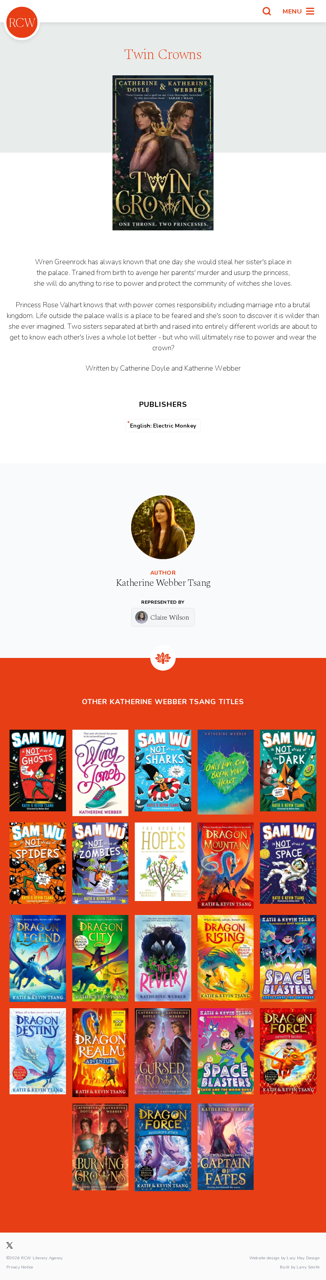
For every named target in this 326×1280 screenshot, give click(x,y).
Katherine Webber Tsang (163, 583)
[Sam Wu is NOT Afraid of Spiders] (37, 865)
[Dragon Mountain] (225, 865)
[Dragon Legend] (37, 958)
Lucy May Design (303, 1257)
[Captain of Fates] (225, 1147)
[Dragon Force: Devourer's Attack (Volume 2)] (163, 1147)
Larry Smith (308, 1266)
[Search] (266, 11)
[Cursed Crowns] (163, 1052)
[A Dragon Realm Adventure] (100, 1052)
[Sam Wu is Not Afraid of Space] (288, 865)
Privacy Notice (19, 1266)
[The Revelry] (163, 958)
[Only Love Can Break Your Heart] (225, 772)
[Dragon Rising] (225, 958)
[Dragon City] (100, 958)
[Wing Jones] (100, 772)
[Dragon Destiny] (37, 1052)
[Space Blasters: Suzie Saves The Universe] (288, 958)
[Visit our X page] (9, 1245)
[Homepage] (21, 22)
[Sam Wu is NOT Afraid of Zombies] (100, 865)
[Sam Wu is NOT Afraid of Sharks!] (163, 772)
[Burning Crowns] (100, 1147)
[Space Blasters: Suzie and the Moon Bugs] (225, 1052)
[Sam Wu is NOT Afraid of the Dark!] (288, 772)
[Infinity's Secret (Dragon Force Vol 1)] (288, 1052)
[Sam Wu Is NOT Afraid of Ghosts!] (37, 772)
